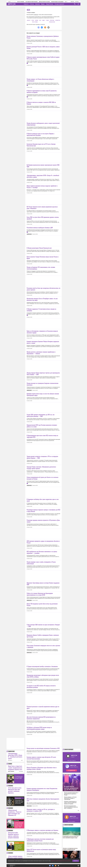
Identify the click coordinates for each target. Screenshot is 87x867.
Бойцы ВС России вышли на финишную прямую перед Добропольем (41, 850)
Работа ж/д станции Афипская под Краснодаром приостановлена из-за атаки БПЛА (40, 594)
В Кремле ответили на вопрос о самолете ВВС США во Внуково (41, 103)
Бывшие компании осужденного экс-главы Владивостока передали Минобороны (42, 789)
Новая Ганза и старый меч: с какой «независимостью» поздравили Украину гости (15, 767)
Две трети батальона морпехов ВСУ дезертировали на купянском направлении (41, 718)
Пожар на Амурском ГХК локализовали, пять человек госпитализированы (41, 268)
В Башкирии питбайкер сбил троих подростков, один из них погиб (19, 802)
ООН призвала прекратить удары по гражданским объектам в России (43, 542)
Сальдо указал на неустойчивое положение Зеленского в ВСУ (43, 748)
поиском (36, 14)
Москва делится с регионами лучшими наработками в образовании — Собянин (41, 353)
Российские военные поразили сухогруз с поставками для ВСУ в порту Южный (43, 510)
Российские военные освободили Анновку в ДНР (19, 777)
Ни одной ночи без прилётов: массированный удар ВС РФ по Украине (71, 787)
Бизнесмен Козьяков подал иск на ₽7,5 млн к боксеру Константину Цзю (41, 145)
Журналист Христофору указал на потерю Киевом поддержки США (43, 584)
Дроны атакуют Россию (44, 1)
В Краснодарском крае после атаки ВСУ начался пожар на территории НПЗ (42, 436)
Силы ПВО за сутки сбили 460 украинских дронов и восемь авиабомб (43, 218)
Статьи (32, 4)
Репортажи (52, 20)
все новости (10, 760)
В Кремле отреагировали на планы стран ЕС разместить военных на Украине (42, 91)
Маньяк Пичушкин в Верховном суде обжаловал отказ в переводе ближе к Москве (42, 768)
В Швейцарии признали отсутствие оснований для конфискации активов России (40, 840)
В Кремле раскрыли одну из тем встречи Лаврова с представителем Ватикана (40, 134)
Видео (43, 4)
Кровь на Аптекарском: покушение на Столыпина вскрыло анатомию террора (42, 332)
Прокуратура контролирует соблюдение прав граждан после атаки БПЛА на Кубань (43, 676)
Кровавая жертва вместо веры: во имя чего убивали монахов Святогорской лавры (43, 394)
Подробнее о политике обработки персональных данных (60, 860)
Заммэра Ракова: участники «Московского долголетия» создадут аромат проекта (41, 467)
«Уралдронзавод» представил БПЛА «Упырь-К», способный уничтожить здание (15, 756)
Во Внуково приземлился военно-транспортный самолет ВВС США (43, 166)
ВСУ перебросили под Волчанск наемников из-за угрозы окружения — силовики (42, 552)
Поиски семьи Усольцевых (57, 1)
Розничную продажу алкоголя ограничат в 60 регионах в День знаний (43, 521)
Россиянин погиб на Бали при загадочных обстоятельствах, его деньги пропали (43, 289)
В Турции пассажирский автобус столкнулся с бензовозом (42, 666)
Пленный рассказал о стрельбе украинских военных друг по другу (43, 707)
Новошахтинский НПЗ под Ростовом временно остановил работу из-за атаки (42, 426)
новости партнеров (69, 749)
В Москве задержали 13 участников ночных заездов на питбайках (41, 310)
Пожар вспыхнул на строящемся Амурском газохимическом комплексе (42, 384)
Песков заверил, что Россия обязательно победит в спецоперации (40, 80)
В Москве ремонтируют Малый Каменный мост (39, 248)
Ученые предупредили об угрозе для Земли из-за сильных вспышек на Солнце (42, 478)
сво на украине (68, 774)
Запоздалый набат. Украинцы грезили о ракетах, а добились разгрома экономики (13, 835)
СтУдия (47, 20)
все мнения (21, 771)
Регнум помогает (59, 4)
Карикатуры (57, 20)
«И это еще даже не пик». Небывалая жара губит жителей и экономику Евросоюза (15, 790)
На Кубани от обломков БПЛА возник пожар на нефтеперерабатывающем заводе (39, 728)
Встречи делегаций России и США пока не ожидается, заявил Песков (43, 47)
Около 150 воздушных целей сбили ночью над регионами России (42, 604)
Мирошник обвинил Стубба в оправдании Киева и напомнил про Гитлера (43, 636)
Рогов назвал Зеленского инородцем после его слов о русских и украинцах (43, 646)
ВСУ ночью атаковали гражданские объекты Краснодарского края (43, 800)
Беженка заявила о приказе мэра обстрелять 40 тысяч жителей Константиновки (41, 758)
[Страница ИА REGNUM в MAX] (38, 27)
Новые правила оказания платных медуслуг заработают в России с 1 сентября (42, 186)
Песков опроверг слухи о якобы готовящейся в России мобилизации (41, 563)
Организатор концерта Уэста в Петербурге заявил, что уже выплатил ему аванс (42, 299)
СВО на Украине (20, 1)
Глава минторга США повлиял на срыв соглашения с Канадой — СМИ (43, 625)
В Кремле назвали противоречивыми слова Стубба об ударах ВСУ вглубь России (43, 58)
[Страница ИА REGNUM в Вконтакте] (42, 27)
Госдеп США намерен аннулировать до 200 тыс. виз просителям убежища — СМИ (19, 825)
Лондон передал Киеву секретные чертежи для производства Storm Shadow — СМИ (43, 373)
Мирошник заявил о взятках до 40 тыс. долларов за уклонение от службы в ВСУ (41, 810)
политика (10, 785)
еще (78, 810)
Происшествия (18, 798)
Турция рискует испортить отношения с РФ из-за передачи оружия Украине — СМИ (42, 457)
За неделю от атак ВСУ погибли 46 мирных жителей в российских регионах (41, 686)
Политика (17, 820)
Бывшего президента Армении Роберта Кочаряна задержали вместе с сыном (43, 342)
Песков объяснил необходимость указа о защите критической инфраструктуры (43, 124)
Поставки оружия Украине (32, 1)
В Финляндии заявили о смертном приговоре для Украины (42, 830)
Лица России (49, 4)
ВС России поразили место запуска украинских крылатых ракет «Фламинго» (42, 207)
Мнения (37, 4)
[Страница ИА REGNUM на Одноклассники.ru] (45, 27)
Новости (26, 4)
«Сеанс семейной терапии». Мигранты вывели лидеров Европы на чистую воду (15, 857)
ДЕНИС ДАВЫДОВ (11, 771)
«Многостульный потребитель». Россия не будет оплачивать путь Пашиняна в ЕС (14, 812)
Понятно (76, 860)
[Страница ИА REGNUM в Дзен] (48, 27)
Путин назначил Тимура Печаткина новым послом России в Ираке (18, 847)
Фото (40, 20)
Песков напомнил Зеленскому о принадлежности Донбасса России (43, 37)
